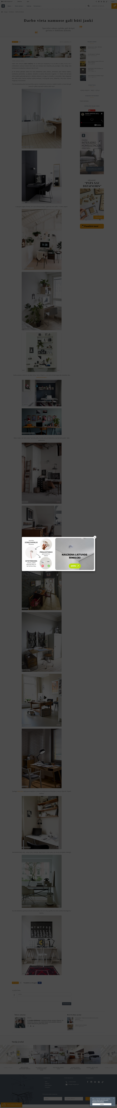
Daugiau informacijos (98, 1101)
